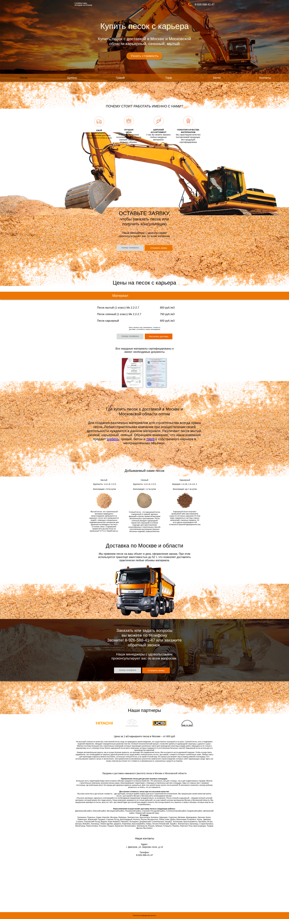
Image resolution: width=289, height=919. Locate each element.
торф (150, 439)
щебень (113, 439)
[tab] (132, 372)
